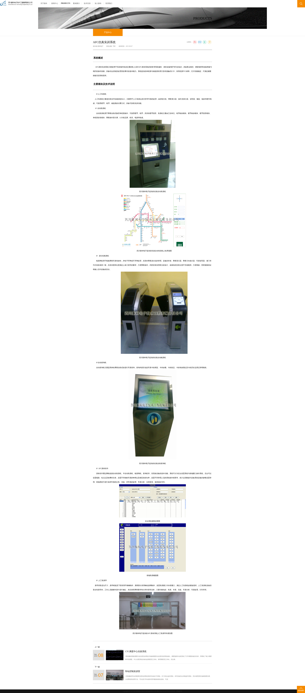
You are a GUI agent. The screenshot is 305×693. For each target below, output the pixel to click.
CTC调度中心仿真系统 (135, 651)
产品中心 (108, 32)
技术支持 (87, 3)
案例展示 (76, 3)
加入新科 (98, 3)
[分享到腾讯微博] (209, 42)
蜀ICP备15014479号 (163, 691)
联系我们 (109, 3)
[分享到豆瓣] (204, 42)
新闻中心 (54, 3)
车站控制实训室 (132, 671)
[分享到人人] (199, 42)
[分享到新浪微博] (194, 42)
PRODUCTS (65, 3)
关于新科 (44, 3)
